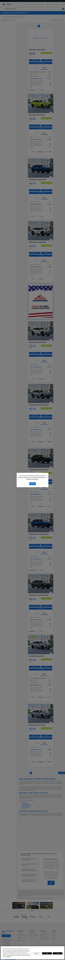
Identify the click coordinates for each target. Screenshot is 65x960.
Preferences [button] (9, 956)
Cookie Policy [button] (10, 955)
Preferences (36, 953)
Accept (57, 953)
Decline (47, 953)
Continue (32, 483)
